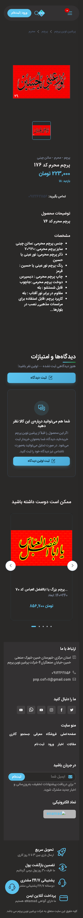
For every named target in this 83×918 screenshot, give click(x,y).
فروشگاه (51, 734)
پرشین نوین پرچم (65, 31)
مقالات (71, 744)
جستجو (25, 734)
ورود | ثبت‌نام (19, 12)
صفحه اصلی (68, 734)
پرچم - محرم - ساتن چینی (53, 158)
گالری (13, 734)
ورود (51, 744)
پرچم (45, 31)
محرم (32, 31)
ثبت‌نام (16, 776)
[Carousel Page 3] (43, 626)
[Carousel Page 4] (47, 626)
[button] (59, 814)
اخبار (60, 744)
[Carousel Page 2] (39, 626)
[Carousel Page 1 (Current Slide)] (33, 626)
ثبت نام (39, 744)
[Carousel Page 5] (51, 626)
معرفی (37, 734)
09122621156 (37, 196)
